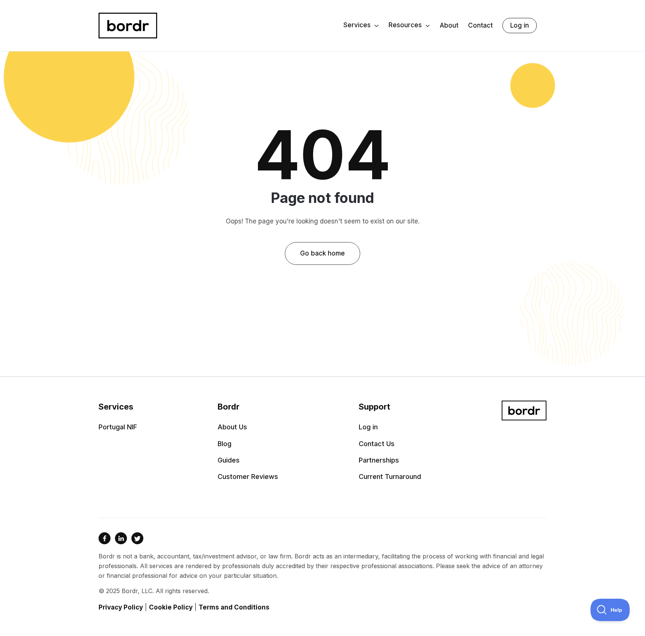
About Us (232, 427)
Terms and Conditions (234, 607)
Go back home (322, 253)
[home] (128, 25)
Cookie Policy (171, 607)
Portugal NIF (118, 427)
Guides (229, 460)
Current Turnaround (390, 476)
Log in (519, 25)
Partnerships (379, 460)
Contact (480, 25)
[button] (361, 26)
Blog (224, 444)
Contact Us (377, 444)
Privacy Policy (121, 607)
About (449, 25)
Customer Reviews (248, 476)
